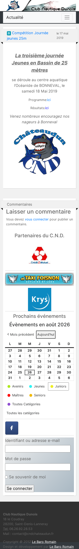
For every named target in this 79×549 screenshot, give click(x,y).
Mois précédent (22, 334)
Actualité (14, 17)
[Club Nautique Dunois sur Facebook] (11, 428)
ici (47, 108)
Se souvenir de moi (27, 477)
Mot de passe (18, 458)
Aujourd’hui (45, 334)
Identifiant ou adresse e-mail (32, 440)
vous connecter (37, 219)
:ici (48, 100)
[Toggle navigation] (67, 17)
